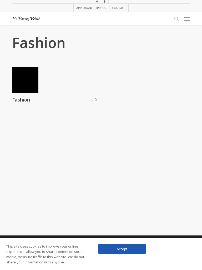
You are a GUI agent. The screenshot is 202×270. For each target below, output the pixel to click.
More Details (56, 76)
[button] (187, 18)
